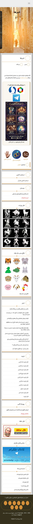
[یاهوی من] (27, 503)
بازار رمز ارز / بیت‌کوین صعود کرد (20, 348)
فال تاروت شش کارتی (23, 377)
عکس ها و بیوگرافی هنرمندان (21, 489)
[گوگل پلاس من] (21, 507)
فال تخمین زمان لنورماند (22, 474)
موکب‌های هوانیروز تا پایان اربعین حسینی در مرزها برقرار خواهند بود (17, 328)
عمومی (19, 164)
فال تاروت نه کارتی (23, 381)
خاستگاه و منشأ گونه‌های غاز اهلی (20, 194)
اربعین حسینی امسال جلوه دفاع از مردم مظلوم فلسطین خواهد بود (18, 323)
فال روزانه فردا (24, 485)
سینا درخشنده (23, 77)
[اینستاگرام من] (14, 503)
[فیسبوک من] (18, 503)
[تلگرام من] (23, 503)
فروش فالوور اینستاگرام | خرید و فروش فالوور (17, 409)
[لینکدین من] (12, 507)
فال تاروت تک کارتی (23, 362)
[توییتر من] (5, 503)
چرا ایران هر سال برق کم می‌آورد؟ (20, 344)
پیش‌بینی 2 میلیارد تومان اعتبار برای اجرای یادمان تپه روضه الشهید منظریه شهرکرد (17, 334)
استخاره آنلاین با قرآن (23, 180)
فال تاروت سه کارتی (23, 365)
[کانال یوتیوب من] (16, 507)
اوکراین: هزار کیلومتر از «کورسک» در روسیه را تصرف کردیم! (18, 313)
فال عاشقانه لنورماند (23, 478)
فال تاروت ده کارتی (23, 385)
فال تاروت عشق (24, 388)
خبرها (17, 12)
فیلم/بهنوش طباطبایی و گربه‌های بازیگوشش (17, 318)
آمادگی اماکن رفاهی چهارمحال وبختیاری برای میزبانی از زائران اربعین (18, 340)
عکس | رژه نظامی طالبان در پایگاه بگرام (19, 308)
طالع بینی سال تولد (23, 293)
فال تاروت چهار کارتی (23, 369)
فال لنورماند (25, 482)
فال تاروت (25, 396)
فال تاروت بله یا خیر (23, 392)
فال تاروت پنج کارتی (23, 373)
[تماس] (10, 503)
